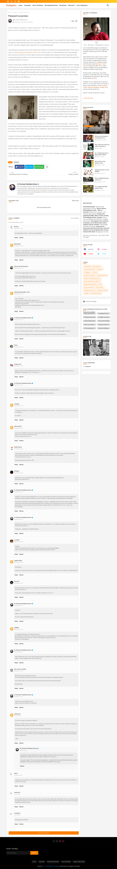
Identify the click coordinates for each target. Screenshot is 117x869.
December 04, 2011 (18, 583)
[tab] (20, 5)
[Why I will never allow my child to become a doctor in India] (88, 147)
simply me (17, 364)
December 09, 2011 (18, 629)
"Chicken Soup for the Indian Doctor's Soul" (28, 52)
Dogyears (100, 269)
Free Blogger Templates (52, 866)
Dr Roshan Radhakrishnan (27, 184)
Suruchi (16, 581)
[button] (108, 5)
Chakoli (16, 404)
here (95, 78)
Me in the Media (38, 5)
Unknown (17, 714)
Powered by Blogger (91, 301)
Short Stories (99, 287)
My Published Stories (51, 5)
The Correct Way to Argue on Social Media (104, 321)
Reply (16, 237)
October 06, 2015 (18, 775)
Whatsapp (40, 167)
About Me (41, 861)
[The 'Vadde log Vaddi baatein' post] (88, 188)
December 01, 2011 (18, 228)
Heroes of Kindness (89, 275)
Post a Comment (43, 833)
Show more (75, 200)
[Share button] (47, 167)
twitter (104, 253)
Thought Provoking (102, 290)
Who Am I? (71, 5)
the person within (20, 669)
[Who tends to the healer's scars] (88, 163)
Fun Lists (94, 272)
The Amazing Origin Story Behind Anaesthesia (90, 328)
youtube (90, 253)
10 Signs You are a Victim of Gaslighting (104, 317)
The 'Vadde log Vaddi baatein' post (101, 187)
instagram (104, 249)
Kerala (86, 278)
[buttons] (8, 1)
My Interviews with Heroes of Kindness (90, 317)
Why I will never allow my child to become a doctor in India (102, 146)
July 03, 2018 (17, 794)
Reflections (18, 447)
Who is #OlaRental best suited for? (102, 179)
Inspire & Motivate (102, 275)
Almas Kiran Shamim (21, 266)
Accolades (27, 5)
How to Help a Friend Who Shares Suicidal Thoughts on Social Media (90, 321)
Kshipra (16, 471)
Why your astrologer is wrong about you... (101, 137)
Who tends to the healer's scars (100, 162)
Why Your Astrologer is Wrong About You (90, 324)
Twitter (30, 167)
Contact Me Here (88, 98)
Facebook (21, 167)
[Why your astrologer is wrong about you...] (88, 138)
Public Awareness (89, 287)
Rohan (16, 226)
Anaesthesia (87, 266)
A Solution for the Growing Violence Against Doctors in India (104, 313)
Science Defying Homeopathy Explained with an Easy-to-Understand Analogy (104, 328)
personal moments (96, 293)
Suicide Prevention (89, 290)
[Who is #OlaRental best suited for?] (88, 180)
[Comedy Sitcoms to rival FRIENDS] (88, 172)
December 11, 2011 (18, 671)
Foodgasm (87, 272)
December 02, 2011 (18, 268)
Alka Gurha (17, 426)
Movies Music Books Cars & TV (92, 281)
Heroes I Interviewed (78, 861)
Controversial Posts (89, 269)
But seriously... (97, 266)
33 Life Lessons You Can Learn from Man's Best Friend (104, 324)
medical (15, 12)
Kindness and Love (95, 278)
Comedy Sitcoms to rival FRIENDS (102, 170)
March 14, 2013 (23, 750)
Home (20, 5)
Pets (100, 284)
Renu (16, 345)
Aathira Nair (18, 560)
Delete (21, 237)
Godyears (11, 5)
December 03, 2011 (18, 562)
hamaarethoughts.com (22, 292)
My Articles (63, 5)
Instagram (96, 87)
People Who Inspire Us (90, 284)
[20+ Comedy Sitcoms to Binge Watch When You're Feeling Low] (88, 155)
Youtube (102, 87)
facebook (90, 249)
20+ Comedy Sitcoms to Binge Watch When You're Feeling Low (101, 154)
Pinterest (90, 87)
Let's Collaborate (82, 5)
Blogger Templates (74, 866)
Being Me (17, 244)
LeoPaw (17, 540)
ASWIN (16, 628)
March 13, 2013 (17, 715)
